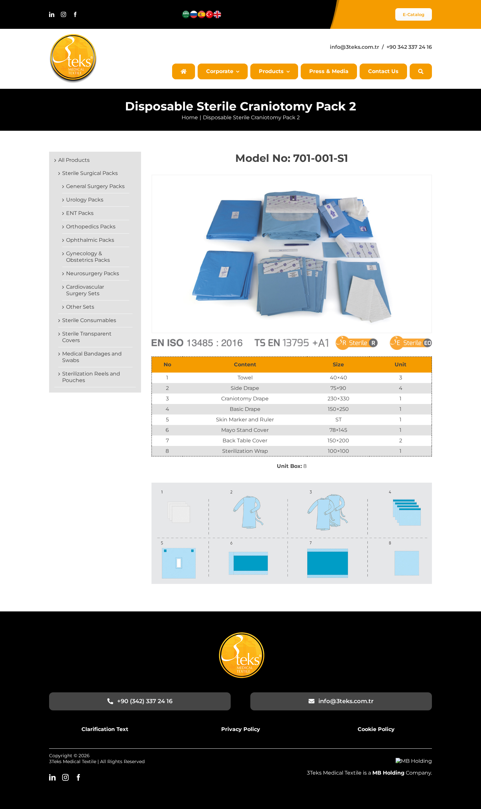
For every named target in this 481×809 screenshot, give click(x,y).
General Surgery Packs (95, 186)
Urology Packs (84, 200)
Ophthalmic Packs (90, 240)
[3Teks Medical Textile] (73, 36)
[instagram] (63, 14)
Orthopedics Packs (91, 226)
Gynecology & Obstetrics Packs (88, 256)
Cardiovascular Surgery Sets (85, 290)
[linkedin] (51, 14)
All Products (74, 160)
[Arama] (421, 71)
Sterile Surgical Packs (90, 173)
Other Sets (80, 307)
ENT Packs (80, 213)
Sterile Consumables (89, 320)
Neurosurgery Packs (92, 273)
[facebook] (75, 14)
